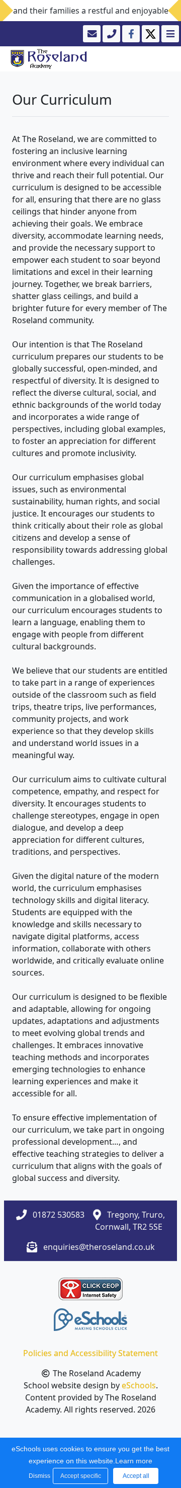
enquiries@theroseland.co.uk (99, 1246)
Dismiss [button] (38, 1475)
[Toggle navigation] (169, 33)
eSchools (139, 1385)
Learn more (133, 1461)
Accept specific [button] (80, 1475)
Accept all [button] (136, 1475)
